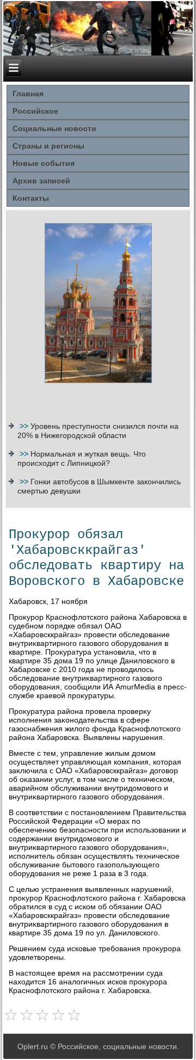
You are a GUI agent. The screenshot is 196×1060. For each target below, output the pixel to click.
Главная (28, 93)
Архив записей (41, 180)
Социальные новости (54, 128)
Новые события (44, 163)
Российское (35, 111)
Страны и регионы (48, 145)
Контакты (31, 198)
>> (25, 426)
